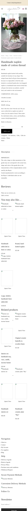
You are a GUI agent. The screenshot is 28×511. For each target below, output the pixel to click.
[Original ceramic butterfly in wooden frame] (21, 320)
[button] (2, 236)
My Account (4, 447)
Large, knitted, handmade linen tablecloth (6, 299)
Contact (3, 445)
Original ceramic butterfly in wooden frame (20, 341)
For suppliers (5, 450)
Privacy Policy (5, 465)
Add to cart (7, 131)
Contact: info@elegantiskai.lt (14, 2)
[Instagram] (6, 495)
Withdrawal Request (7, 470)
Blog (2, 452)
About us (3, 442)
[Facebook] (6, 140)
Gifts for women (17, 55)
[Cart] (26, 9)
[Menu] (2, 8)
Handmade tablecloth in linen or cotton (6, 247)
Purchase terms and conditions (9, 467)
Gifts (11, 55)
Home (2, 55)
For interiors (11, 135)
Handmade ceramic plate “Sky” (19, 412)
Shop (7, 55)
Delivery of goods (6, 460)
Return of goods (5, 462)
